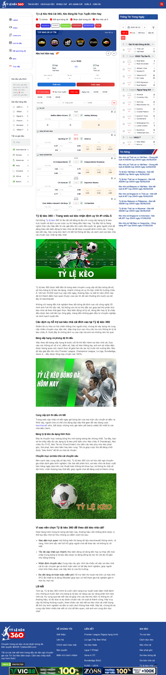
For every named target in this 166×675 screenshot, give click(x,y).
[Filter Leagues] (153, 28)
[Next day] (145, 27)
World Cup (61, 4)
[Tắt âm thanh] (114, 103)
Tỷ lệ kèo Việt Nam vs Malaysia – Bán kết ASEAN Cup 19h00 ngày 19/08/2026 (136, 173)
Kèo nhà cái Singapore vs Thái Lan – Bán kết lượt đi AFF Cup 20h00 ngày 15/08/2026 (138, 195)
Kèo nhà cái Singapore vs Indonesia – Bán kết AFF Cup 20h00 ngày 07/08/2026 (137, 217)
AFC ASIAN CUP (76, 4)
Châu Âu (97, 4)
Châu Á (87, 4)
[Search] (162, 4)
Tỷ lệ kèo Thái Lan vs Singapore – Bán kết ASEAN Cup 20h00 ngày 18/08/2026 (137, 180)
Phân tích (56, 84)
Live (133, 33)
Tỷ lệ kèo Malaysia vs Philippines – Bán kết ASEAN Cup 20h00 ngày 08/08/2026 (137, 202)
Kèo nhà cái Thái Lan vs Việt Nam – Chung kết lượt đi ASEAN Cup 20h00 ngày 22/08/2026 (138, 165)
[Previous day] (123, 27)
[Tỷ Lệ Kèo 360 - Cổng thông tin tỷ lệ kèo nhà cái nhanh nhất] (13, 4)
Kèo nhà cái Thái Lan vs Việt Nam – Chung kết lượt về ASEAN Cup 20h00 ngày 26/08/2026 (138, 158)
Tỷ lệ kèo (50, 220)
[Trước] (108, 53)
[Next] (112, 42)
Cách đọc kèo (47, 4)
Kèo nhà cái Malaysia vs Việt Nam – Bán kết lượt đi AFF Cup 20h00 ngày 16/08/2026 (137, 187)
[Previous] (40, 42)
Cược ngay (95, 84)
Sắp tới (151, 33)
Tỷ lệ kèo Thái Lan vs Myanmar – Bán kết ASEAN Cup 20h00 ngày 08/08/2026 (136, 209)
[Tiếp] (114, 53)
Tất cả (124, 33)
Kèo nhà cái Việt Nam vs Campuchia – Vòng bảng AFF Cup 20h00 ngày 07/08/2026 (137, 224)
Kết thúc (141, 33)
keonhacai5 (41, 425)
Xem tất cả (109, 32)
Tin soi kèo (33, 4)
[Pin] (27, 107)
